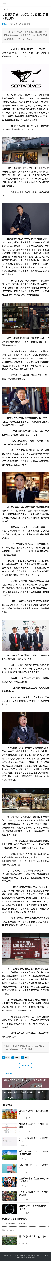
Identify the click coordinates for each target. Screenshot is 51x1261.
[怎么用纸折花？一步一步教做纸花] (9, 1169)
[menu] (47, 3)
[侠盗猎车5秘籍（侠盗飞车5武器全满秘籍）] (9, 1182)
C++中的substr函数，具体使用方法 (33, 1139)
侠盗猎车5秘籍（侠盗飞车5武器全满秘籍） (34, 1180)
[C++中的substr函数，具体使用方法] (9, 1141)
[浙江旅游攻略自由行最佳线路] (9, 1240)
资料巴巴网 (31, 1257)
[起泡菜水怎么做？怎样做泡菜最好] (9, 1114)
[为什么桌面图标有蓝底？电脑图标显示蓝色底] (9, 1155)
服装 (16, 1057)
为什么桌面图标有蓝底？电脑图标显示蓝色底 (33, 1153)
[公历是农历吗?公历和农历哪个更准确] (9, 1209)
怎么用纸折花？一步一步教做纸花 (33, 1166)
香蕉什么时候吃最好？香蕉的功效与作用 (33, 1193)
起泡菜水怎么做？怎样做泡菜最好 (33, 1112)
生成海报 (9, 1073)
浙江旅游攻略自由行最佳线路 (32, 1236)
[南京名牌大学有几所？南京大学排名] (9, 1128)
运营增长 (5, 24)
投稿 (28, 24)
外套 (7, 1057)
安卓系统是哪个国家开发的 (14, 1219)
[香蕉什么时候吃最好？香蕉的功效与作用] (9, 1196)
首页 (3, 9)
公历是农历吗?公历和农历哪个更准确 (33, 1207)
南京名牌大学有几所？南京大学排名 (33, 1125)
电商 (26, 1057)
